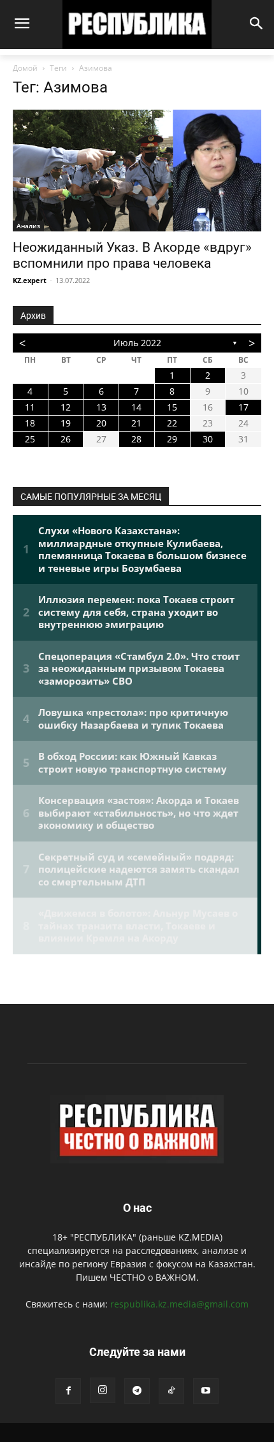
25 (30, 439)
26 (66, 439)
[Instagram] (102, 1390)
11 (30, 407)
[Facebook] (68, 1391)
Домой (25, 67)
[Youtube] (206, 1391)
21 (136, 423)
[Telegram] (137, 1391)
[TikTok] (171, 1391)
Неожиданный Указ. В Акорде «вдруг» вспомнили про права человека (132, 255)
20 (101, 423)
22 (172, 423)
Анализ (28, 225)
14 (136, 407)
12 (66, 407)
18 (30, 423)
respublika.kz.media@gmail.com (179, 1304)
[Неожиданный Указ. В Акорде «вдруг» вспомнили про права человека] (137, 170)
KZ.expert (30, 280)
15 (172, 407)
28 (136, 439)
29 (172, 439)
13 (101, 407)
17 (243, 407)
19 (66, 423)
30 (208, 439)
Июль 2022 (137, 343)
